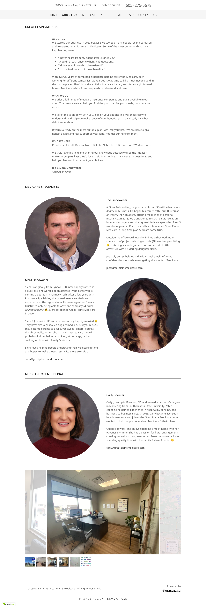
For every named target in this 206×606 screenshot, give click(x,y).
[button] (124, 15)
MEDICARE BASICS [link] (95, 15)
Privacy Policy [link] (91, 598)
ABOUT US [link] (70, 15)
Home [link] (53, 15)
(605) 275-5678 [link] (138, 5)
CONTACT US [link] (147, 15)
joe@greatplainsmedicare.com (124, 267)
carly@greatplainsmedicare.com (125, 447)
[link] (172, 591)
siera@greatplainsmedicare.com (44, 359)
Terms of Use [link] (116, 598)
